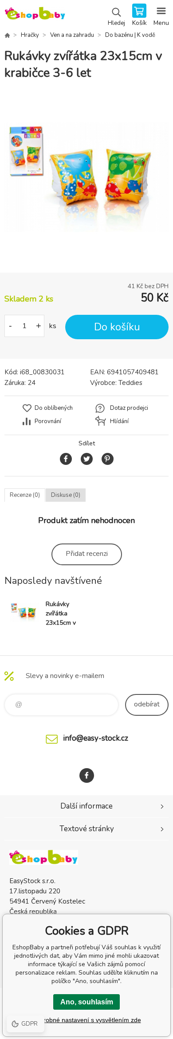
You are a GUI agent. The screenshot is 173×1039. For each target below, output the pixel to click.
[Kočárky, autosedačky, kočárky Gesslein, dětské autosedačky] (7, 35)
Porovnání (48, 421)
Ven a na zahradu (72, 35)
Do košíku (117, 327)
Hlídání (119, 421)
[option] (86, 177)
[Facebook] (86, 775)
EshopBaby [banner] (34, 15)
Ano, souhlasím (86, 1002)
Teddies (130, 382)
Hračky (30, 35)
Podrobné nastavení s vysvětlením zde (86, 1019)
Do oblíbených (54, 408)
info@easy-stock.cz (95, 738)
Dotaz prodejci (129, 408)
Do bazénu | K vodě (130, 35)
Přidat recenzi (87, 554)
